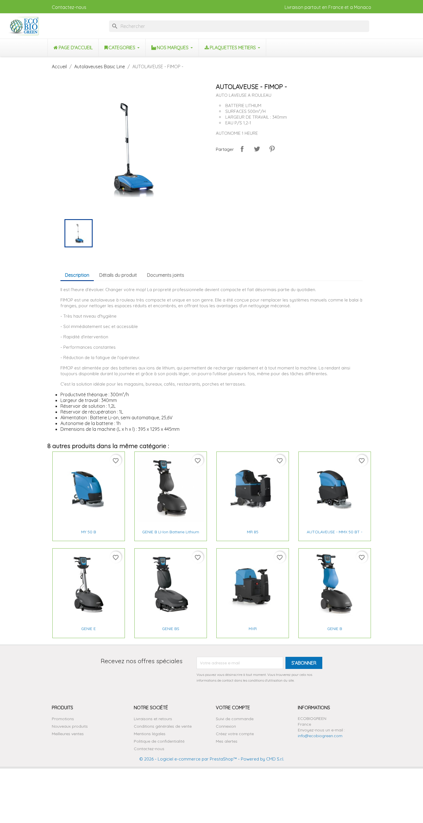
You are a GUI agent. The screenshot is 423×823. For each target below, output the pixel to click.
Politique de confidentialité (159, 741)
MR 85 (252, 531)
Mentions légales (149, 733)
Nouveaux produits (70, 726)
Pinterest (272, 149)
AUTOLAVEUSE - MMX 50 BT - (334, 531)
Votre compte (233, 707)
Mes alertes (226, 741)
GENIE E (88, 628)
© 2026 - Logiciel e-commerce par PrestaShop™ (188, 759)
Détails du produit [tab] (118, 275)
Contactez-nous (69, 7)
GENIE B (334, 628)
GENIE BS (170, 628)
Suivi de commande (235, 718)
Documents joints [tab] (165, 275)
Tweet (257, 149)
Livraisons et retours (153, 718)
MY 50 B (88, 531)
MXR (253, 628)
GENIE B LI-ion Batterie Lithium (170, 531)
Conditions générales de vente (163, 726)
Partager (242, 149)
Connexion (226, 726)
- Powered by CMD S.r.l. (260, 759)
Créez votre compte (235, 733)
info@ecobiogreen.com (320, 735)
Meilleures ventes (68, 733)
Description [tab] (77, 275)
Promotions (63, 718)
